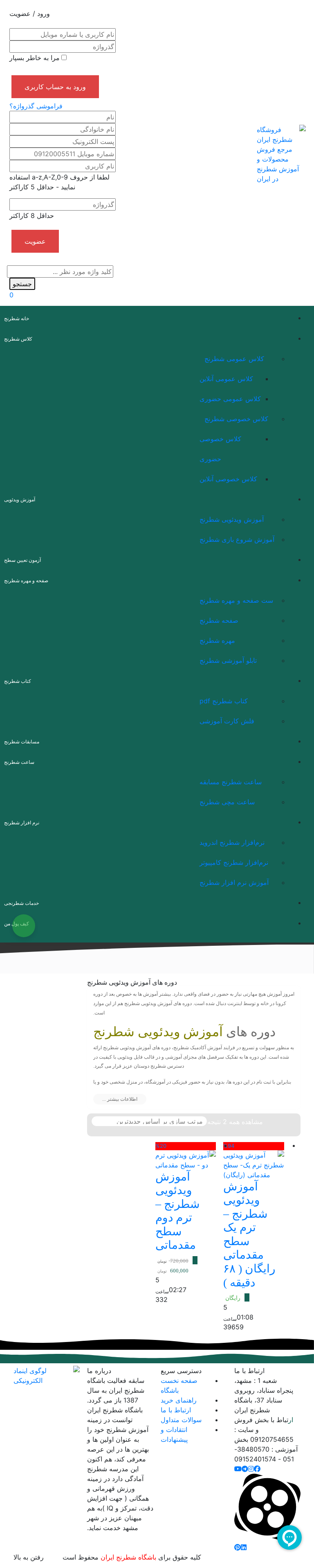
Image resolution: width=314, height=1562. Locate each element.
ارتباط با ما (176, 1410)
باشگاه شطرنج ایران (128, 1557)
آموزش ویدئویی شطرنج (158, 1031)
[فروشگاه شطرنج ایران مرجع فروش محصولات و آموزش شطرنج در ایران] (281, 153)
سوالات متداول (181, 1420)
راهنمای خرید (179, 1400)
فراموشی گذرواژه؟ (36, 106)
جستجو (22, 284)
